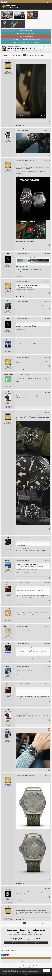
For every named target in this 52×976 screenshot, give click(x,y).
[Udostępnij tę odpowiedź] (45, 61)
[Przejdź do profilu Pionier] (8, 344)
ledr (8, 888)
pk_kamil (7, 253)
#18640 (48, 582)
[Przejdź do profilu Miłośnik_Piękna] (8, 379)
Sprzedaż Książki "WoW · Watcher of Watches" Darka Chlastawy (26, 42)
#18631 (48, 301)
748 (30, 55)
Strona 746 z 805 (5, 57)
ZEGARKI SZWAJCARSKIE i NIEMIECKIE (35, 50)
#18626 (48, 61)
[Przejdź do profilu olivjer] (8, 135)
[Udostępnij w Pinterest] (8, 955)
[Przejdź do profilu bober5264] (8, 565)
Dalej (42, 55)
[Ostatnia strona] (44, 55)
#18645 (48, 683)
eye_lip (8, 582)
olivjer (8, 130)
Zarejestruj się (15, 942)
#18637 (48, 412)
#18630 (48, 281)
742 (13, 55)
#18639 (48, 560)
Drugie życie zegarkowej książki (26, 30)
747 (27, 55)
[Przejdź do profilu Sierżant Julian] (8, 631)
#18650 (48, 907)
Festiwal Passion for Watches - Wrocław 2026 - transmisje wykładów (26, 39)
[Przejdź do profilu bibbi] (8, 671)
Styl (20, 965)
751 (38, 55)
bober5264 (8, 560)
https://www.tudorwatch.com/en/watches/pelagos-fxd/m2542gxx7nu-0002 (32, 267)
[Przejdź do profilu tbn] (8, 306)
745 (21, 55)
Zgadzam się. (47, 970)
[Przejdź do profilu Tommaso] (4, 49)
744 (19, 55)
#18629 (48, 253)
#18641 (48, 609)
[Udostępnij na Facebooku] (4, 955)
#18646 (48, 710)
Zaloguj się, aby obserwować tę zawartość (12, 46)
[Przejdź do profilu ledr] (8, 894)
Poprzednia (6, 55)
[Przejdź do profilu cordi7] (8, 398)
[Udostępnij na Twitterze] (2, 955)
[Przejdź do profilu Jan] (8, 65)
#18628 (48, 160)
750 (35, 55)
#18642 (48, 626)
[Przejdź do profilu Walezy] (8, 613)
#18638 (48, 537)
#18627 (48, 130)
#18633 (48, 340)
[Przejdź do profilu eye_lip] (8, 589)
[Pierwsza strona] (2, 55)
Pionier (8, 340)
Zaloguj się (37, 942)
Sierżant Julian (7, 626)
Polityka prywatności (27, 965)
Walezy (8, 609)
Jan (8, 61)
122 (48, 46)
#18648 (48, 775)
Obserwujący (42, 46)
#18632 (48, 318)
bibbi (7, 666)
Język (16, 965)
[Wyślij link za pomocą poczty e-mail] (6, 955)
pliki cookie (19, 971)
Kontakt (35, 965)
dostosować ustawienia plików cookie (13, 973)
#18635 (48, 374)
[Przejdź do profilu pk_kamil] (8, 259)
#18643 (48, 643)
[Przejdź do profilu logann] (8, 542)
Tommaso (15, 50)
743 (16, 55)
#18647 (46, 730)
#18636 (48, 392)
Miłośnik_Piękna (8, 374)
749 (32, 55)
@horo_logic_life (20, 125)
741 (10, 55)
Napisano (22, 61)
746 (24, 55)
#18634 (48, 357)
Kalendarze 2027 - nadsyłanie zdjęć (26, 36)
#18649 (48, 888)
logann (8, 537)
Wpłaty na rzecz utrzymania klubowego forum (26, 33)
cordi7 (8, 392)
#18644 (48, 666)
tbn (8, 301)
